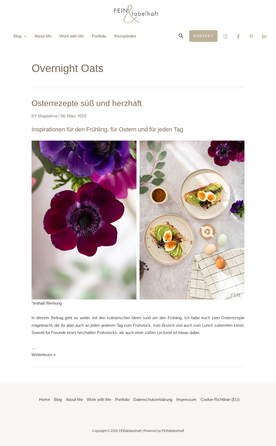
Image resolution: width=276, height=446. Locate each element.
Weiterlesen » (44, 354)
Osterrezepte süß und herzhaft (87, 103)
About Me (42, 36)
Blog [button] (17, 36)
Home (44, 399)
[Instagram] (225, 36)
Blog (58, 399)
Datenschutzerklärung (152, 399)
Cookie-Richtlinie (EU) (220, 399)
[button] (23, 36)
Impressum (186, 399)
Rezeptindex (125, 36)
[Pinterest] (251, 36)
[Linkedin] (264, 36)
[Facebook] (238, 36)
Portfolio (99, 36)
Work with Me (72, 36)
